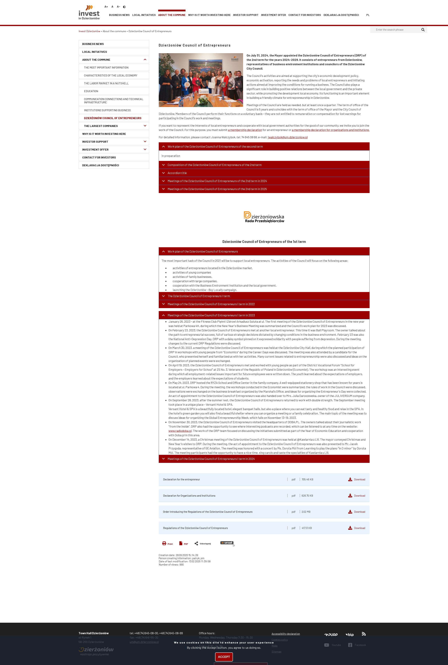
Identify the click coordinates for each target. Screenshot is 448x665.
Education (91, 91)
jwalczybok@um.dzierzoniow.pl (288, 137)
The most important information (106, 67)
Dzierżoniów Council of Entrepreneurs (112, 118)
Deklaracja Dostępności (341, 14)
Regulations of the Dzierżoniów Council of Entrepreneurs (195, 527)
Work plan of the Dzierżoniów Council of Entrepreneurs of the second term (215, 146)
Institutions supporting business (107, 110)
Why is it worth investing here (209, 14)
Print (170, 544)
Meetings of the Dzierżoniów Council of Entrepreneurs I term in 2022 (211, 304)
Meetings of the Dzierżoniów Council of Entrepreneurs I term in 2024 (211, 458)
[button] (201, 80)
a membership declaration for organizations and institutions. (331, 129)
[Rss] (364, 634)
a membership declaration (245, 129)
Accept (224, 656)
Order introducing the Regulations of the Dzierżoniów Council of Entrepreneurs (208, 511)
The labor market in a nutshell (106, 83)
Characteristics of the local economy (110, 75)
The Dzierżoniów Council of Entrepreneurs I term (199, 296)
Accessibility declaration (286, 633)
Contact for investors (304, 14)
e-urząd (227, 543)
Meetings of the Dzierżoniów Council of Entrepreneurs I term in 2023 (211, 315)
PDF (186, 544)
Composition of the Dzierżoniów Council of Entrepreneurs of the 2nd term (215, 164)
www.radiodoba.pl (180, 430)
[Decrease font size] (118, 6)
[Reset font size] (112, 6)
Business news (119, 14)
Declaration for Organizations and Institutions (189, 495)
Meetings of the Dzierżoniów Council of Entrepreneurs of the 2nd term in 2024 (217, 181)
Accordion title (177, 173)
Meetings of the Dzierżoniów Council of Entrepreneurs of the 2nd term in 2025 (217, 189)
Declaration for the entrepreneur (181, 479)
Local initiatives (144, 14)
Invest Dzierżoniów (89, 31)
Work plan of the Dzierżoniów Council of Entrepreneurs (203, 251)
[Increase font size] (106, 6)
